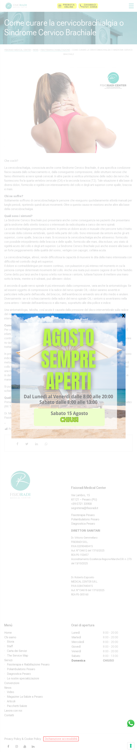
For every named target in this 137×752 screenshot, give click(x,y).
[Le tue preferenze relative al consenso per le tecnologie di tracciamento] (130, 745)
